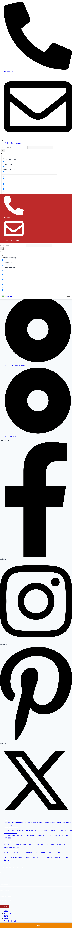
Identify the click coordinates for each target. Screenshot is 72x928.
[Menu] (68, 296)
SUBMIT (4, 906)
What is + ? (5, 896)
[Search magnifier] (3, 150)
